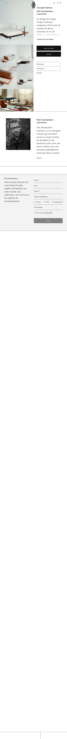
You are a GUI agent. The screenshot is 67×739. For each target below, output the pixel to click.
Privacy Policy (48, 213)
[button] (6, 3)
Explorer (39, 158)
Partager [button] (39, 73)
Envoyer (48, 220)
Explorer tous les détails (45, 39)
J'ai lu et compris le (44, 213)
